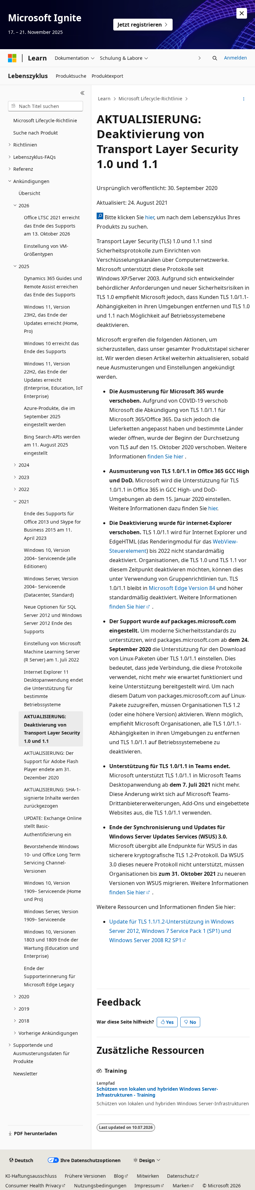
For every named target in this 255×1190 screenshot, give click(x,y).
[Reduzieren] (82, 93)
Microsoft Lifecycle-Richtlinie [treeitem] (45, 120)
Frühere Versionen (85, 1176)
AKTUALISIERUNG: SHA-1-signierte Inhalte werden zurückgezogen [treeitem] (52, 797)
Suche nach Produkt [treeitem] (35, 133)
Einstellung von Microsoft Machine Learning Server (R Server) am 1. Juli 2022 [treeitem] (52, 651)
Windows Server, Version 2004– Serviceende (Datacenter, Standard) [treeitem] (51, 586)
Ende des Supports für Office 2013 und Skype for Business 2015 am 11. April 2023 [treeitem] (52, 525)
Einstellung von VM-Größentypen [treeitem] (46, 250)
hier (149, 217)
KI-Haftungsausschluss (31, 1176)
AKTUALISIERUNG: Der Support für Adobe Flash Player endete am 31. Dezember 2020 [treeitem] (51, 765)
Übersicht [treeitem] (29, 193)
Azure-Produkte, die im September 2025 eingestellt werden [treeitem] (49, 416)
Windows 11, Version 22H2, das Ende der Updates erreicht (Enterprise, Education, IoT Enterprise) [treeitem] (53, 379)
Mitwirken (148, 1176)
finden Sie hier (165, 456)
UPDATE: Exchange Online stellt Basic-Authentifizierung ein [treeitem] (53, 826)
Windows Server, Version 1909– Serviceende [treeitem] (51, 915)
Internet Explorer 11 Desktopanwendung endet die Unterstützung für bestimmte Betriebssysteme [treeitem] (53, 688)
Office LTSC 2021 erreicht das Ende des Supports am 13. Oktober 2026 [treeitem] (52, 225)
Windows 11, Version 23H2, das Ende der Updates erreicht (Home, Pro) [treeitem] (51, 319)
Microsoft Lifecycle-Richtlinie (150, 98)
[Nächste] (200, 58)
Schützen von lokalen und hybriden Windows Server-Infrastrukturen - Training (157, 1092)
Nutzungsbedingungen (100, 1185)
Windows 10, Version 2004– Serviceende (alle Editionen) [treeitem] (50, 558)
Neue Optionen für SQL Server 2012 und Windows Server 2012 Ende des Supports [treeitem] (53, 619)
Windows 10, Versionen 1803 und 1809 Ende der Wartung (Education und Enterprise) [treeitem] (51, 944)
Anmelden (235, 57)
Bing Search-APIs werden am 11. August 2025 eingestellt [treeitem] (52, 445)
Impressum (147, 1185)
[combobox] (45, 106)
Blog (119, 1176)
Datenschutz (181, 1176)
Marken (181, 1185)
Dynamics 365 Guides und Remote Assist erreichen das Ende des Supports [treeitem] (53, 286)
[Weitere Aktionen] (244, 99)
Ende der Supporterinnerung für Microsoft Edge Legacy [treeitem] (49, 976)
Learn (104, 98)
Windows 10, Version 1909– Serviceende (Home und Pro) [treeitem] (52, 891)
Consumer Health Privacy (33, 1185)
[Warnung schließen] (241, 13)
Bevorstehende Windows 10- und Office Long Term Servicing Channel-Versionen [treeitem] (52, 858)
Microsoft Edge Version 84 (182, 588)
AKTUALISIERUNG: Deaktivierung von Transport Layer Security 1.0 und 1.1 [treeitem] (52, 728)
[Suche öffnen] (214, 58)
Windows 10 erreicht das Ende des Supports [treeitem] (51, 347)
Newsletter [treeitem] (25, 1073)
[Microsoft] (12, 58)
